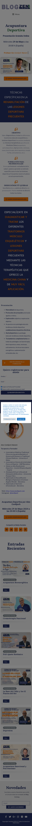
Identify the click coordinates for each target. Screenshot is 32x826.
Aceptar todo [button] (21, 419)
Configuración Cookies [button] (9, 419)
